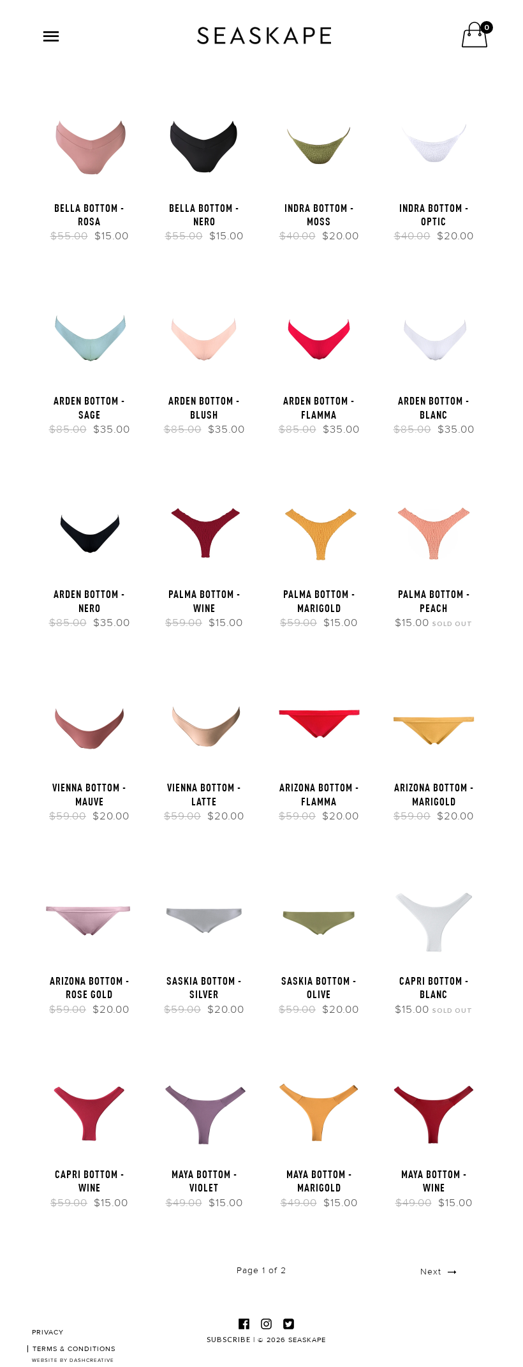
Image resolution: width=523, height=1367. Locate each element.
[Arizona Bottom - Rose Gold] (89, 917)
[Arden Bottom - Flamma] (319, 337)
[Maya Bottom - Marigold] (319, 1110)
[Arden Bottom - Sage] (89, 337)
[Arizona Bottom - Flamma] (319, 724)
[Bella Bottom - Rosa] (89, 143)
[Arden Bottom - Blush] (204, 337)
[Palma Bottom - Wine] (204, 530)
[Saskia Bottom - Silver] (204, 917)
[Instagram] (266, 1323)
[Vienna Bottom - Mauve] (89, 724)
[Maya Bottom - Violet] (204, 1110)
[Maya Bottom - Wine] (434, 1110)
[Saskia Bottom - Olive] (319, 917)
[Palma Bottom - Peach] (434, 530)
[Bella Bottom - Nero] (204, 143)
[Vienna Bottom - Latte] (204, 724)
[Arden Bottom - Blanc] (434, 337)
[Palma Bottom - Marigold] (319, 530)
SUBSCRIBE (229, 1339)
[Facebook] (244, 1323)
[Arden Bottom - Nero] (89, 530)
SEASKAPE (307, 1339)
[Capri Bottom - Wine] (89, 1110)
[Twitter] (289, 1323)
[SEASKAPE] (264, 36)
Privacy (48, 1332)
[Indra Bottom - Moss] (319, 143)
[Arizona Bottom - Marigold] (434, 724)
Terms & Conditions (74, 1348)
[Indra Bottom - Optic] (434, 143)
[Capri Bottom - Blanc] (434, 917)
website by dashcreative (73, 1360)
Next (432, 1271)
